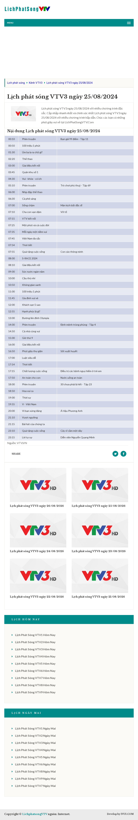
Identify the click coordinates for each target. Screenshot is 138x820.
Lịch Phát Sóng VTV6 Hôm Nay (35, 670)
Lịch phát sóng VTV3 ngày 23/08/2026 (99, 551)
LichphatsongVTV (34, 814)
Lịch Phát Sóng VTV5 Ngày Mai (35, 757)
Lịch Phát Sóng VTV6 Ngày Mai (35, 764)
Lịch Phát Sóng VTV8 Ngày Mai (35, 771)
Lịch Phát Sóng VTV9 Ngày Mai (35, 778)
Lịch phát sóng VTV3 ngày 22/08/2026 (37, 596)
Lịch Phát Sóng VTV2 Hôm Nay (35, 642)
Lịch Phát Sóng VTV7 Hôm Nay (35, 678)
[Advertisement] (69, 53)
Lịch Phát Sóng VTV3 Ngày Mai (35, 742)
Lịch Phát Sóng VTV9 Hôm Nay (35, 692)
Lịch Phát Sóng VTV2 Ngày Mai (35, 735)
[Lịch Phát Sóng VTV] (28, 8)
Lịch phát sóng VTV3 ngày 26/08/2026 (37, 505)
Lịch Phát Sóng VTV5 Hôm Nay (35, 663)
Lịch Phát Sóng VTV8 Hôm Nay (35, 685)
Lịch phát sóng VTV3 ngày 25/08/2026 (98, 505)
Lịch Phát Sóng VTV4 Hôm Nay (35, 656)
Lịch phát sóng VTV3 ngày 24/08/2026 (37, 551)
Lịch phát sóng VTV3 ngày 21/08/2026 (98, 596)
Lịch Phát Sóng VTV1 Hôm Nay (35, 635)
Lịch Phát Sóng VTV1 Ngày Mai (35, 728)
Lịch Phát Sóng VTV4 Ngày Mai (35, 750)
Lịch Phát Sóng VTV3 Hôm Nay (35, 649)
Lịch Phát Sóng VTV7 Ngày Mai (35, 785)
